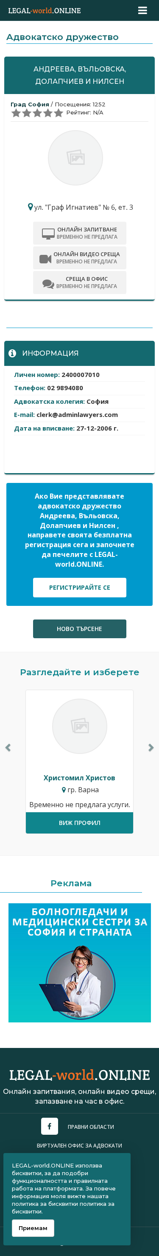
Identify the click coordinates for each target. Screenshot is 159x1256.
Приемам (33, 1228)
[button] (8, 747)
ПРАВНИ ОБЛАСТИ (91, 1126)
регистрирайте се (79, 587)
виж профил (79, 823)
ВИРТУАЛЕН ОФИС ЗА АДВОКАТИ (79, 1145)
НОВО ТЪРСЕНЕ (79, 629)
